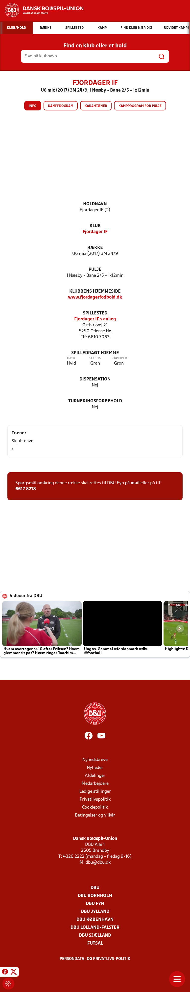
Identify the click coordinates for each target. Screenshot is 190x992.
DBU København (95, 920)
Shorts (95, 358)
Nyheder (95, 768)
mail (135, 483)
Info (33, 106)
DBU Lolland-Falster (95, 927)
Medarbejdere (95, 784)
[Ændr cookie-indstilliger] (8, 984)
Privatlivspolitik (95, 799)
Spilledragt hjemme (95, 353)
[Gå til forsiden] (41, 10)
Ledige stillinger (95, 791)
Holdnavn (95, 204)
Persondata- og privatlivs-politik (95, 959)
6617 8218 (25, 489)
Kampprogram (60, 106)
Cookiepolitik (95, 807)
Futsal (95, 943)
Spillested (95, 313)
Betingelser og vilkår (95, 815)
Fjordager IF (95, 232)
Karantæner (96, 106)
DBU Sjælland (95, 935)
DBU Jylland (95, 912)
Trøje (71, 358)
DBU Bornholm (95, 896)
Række (95, 248)
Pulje (95, 270)
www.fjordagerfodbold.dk (95, 297)
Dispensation (95, 379)
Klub (95, 226)
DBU (95, 888)
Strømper (119, 358)
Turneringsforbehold (95, 401)
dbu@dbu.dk (98, 862)
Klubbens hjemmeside (95, 291)
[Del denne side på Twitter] (13, 973)
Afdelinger (95, 776)
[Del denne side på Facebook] (5, 973)
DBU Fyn (95, 904)
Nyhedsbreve (95, 760)
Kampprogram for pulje (140, 106)
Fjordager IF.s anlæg (95, 319)
